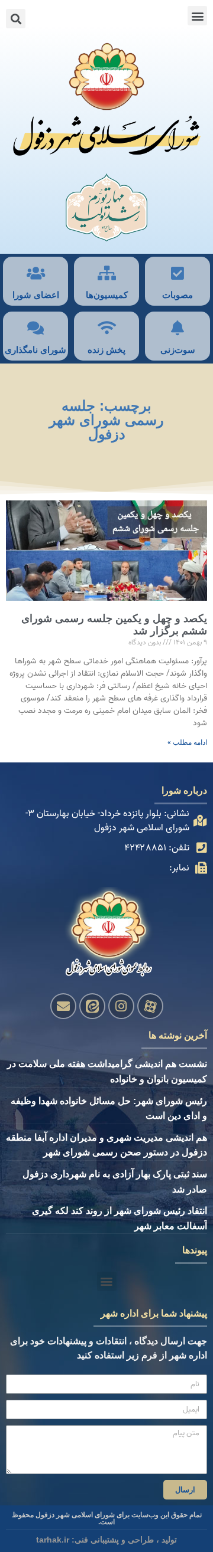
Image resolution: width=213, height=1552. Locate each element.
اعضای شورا (35, 295)
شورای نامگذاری (35, 350)
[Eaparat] (150, 1006)
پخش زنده (106, 350)
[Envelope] (63, 1006)
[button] (197, 15)
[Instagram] (121, 1006)
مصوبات (177, 295)
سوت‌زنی (177, 350)
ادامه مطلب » (187, 742)
